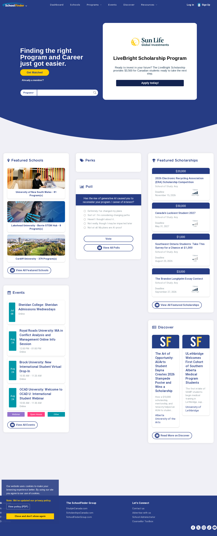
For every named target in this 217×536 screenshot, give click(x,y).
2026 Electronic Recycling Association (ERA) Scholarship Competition (179, 180)
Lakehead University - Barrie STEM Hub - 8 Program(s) (36, 227)
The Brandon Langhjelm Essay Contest (179, 278)
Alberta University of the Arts (165, 419)
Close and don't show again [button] (30, 516)
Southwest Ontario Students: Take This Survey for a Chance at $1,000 (180, 245)
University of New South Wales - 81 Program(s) (36, 194)
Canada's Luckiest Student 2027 (175, 213)
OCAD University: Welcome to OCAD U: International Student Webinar (41, 394)
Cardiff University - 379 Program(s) (36, 258)
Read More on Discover (172, 435)
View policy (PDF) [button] (18, 506)
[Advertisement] (181, 470)
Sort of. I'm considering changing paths (109, 215)
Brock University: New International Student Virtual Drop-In (40, 366)
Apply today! (150, 83)
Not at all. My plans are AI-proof (105, 227)
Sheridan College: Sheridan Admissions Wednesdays (38, 307)
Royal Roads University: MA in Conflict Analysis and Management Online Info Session (41, 337)
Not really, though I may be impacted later (110, 223)
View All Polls (109, 248)
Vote (108, 238)
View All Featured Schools (29, 270)
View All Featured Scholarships (177, 305)
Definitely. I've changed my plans (105, 211)
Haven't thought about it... (101, 219)
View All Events (23, 425)
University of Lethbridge (193, 408)
